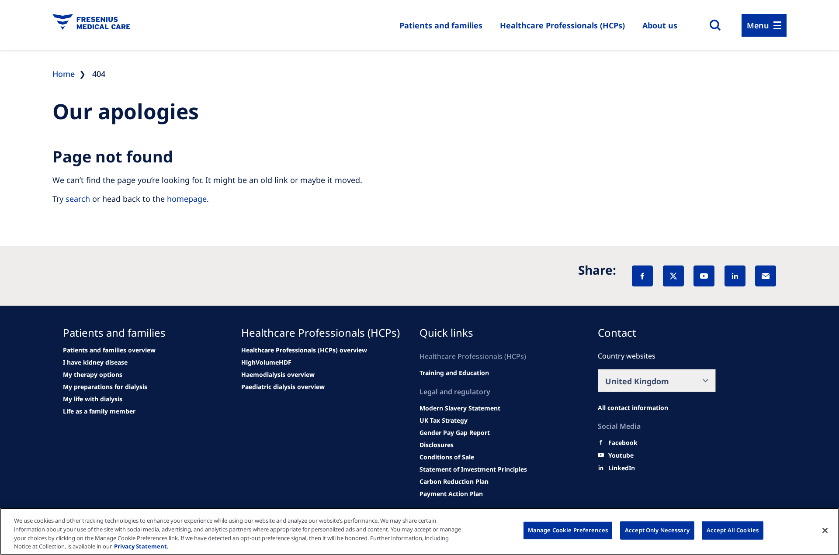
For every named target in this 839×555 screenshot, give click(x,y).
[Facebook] (642, 275)
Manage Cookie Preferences (568, 530)
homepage (187, 198)
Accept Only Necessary (657, 530)
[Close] (825, 530)
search (78, 198)
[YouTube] (703, 275)
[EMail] (765, 275)
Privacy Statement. (141, 546)
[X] (673, 275)
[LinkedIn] (735, 275)
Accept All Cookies (733, 530)
